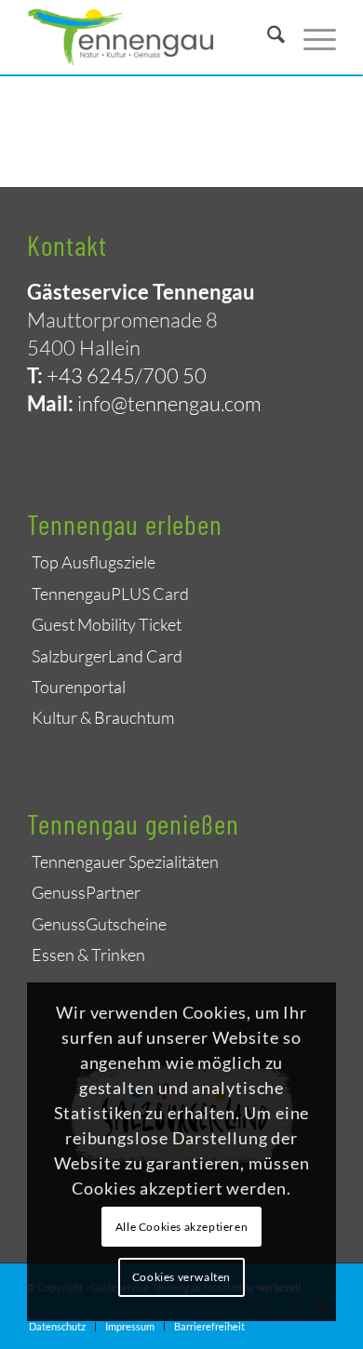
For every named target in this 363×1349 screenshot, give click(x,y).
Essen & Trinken (88, 954)
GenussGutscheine (99, 924)
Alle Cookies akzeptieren (181, 1227)
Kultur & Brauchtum (103, 717)
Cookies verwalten (181, 1277)
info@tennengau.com (169, 403)
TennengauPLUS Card (110, 593)
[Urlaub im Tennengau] (150, 37)
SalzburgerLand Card (107, 656)
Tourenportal (79, 686)
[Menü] (310, 37)
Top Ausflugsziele (93, 562)
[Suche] (267, 37)
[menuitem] (267, 37)
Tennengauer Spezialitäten (125, 861)
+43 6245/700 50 (127, 375)
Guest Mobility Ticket (107, 624)
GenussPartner (86, 892)
